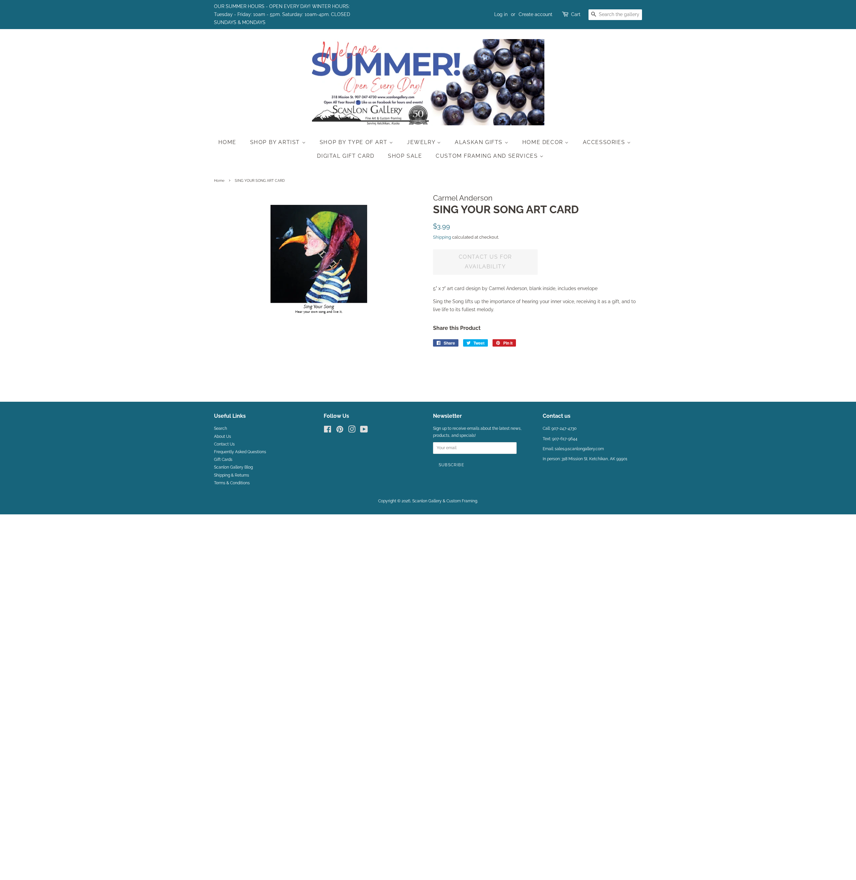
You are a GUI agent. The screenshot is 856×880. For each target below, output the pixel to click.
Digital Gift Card (345, 156)
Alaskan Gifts (479, 142)
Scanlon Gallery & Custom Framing (444, 501)
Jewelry (422, 142)
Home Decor (543, 142)
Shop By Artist (276, 142)
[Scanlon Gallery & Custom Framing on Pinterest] (339, 430)
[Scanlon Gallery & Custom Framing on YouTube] (364, 430)
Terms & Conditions (232, 483)
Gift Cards (223, 459)
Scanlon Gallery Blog (233, 467)
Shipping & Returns (231, 475)
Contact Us (224, 444)
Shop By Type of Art (354, 142)
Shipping (442, 237)
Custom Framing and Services (488, 156)
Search (220, 428)
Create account (535, 14)
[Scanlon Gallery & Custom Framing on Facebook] (327, 430)
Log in (501, 14)
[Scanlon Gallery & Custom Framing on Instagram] (351, 430)
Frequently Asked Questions (240, 452)
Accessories (605, 142)
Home (227, 142)
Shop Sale (405, 156)
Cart (575, 14)
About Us (222, 436)
